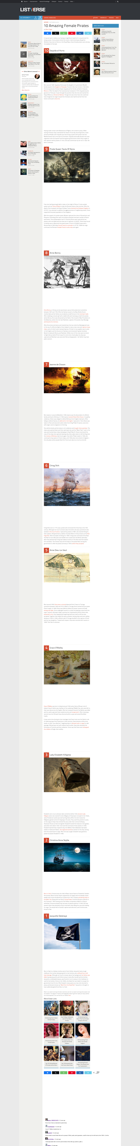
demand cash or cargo (78, 723)
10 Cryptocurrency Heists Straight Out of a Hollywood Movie (34, 144)
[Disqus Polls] (81, 1096)
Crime (29, 141)
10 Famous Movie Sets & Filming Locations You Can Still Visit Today (34, 45)
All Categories (24, 17)
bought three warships (80, 428)
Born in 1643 (47, 893)
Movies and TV (31, 103)
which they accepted (78, 543)
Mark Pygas (49, 29)
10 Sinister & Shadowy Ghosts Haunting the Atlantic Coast (33, 172)
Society (66, 1)
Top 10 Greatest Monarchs (108, 63)
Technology (30, 151)
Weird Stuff (30, 61)
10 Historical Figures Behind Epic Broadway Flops (33, 162)
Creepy (29, 169)
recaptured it (75, 712)
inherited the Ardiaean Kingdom (80, 208)
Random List (103, 17)
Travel (29, 42)
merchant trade (83, 314)
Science (60, 1)
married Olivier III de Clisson (76, 417)
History (29, 51)
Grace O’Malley (48, 706)
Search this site (118, 1)
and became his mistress (51, 322)
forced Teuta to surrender (65, 225)
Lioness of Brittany (51, 436)
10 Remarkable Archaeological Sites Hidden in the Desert (33, 114)
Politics (29, 94)
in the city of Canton (54, 532)
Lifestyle (54, 1)
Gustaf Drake (68, 899)
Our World (30, 111)
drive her (57, 99)
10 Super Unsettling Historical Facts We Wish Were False (34, 55)
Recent (35, 18)
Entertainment (33, 1)
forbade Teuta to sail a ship (65, 227)
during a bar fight (48, 610)
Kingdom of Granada (60, 87)
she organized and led (66, 829)
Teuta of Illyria (56, 206)
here (69, 995)
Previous (111, 17)
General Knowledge (44, 1)
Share (96, 17)
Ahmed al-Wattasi (59, 95)
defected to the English (66, 421)
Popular (40, 18)
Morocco (46, 91)
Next (117, 17)
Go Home (21, 1)
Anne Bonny (47, 310)
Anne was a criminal (60, 604)
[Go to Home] (32, 15)
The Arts (30, 159)
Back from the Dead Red (68, 985)
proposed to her (48, 614)
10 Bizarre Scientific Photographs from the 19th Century (108, 33)
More (71, 1)
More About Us (25, 90)
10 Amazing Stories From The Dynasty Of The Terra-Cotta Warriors (109, 49)
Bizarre (25, 1)
